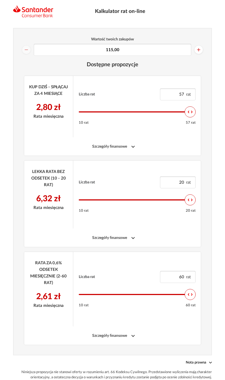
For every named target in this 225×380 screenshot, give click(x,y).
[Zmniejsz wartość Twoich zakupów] (26, 50)
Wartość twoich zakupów (112, 39)
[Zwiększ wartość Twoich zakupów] (199, 50)
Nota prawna (196, 362)
